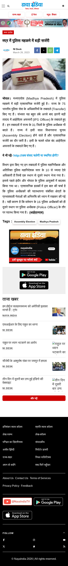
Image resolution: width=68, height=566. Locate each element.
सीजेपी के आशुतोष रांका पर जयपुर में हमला (24, 361)
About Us (8, 478)
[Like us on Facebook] (4, 540)
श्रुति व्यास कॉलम (43, 426)
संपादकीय (40, 442)
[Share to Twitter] (44, 50)
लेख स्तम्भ (7, 434)
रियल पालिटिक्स (43, 457)
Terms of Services (40, 478)
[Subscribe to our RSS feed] (64, 546)
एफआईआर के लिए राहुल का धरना (20, 324)
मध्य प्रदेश (8, 32)
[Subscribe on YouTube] (64, 540)
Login (63, 6)
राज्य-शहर (16, 14)
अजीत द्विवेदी (8, 449)
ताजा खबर (10, 299)
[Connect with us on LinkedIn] (34, 546)
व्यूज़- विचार (51, 14)
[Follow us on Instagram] (34, 540)
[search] (8, 6)
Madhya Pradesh (49, 221)
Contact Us (21, 478)
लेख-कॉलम (40, 434)
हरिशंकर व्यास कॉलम (12, 426)
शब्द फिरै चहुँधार (42, 464)
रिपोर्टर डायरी (41, 449)
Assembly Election (24, 221)
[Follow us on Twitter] (4, 546)
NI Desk (17, 49)
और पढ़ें (34, 398)
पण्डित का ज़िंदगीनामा (13, 442)
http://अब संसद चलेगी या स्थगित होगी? (36, 155)
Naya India (9, 315)
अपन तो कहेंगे (9, 464)
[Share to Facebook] (37, 50)
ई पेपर (34, 14)
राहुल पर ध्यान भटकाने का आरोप (19, 342)
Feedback (27, 485)
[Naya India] (32, 9)
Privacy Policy (11, 485)
